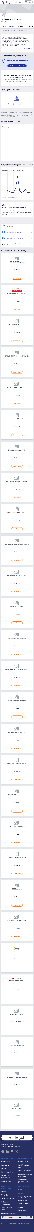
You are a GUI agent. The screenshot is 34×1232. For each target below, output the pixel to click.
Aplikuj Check (22, 1200)
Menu (29, 2)
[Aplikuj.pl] (17, 1137)
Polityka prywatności (25, 1197)
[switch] (17, 65)
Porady (3, 1168)
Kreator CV (5, 1191)
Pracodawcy (11, 30)
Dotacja (20, 1207)
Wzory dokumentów (7, 1198)
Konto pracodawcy (24, 1170)
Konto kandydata (7, 1172)
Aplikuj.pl (3, 30)
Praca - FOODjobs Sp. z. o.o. (10, 26)
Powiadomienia (6, 1181)
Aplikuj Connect (23, 1204)
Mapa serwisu (22, 1211)
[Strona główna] (7, 2)
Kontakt (21, 1193)
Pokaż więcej (28, 48)
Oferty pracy (5, 1161)
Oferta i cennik (23, 1161)
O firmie (20, 1190)
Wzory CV (4, 1195)
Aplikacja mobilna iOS (8, 1213)
